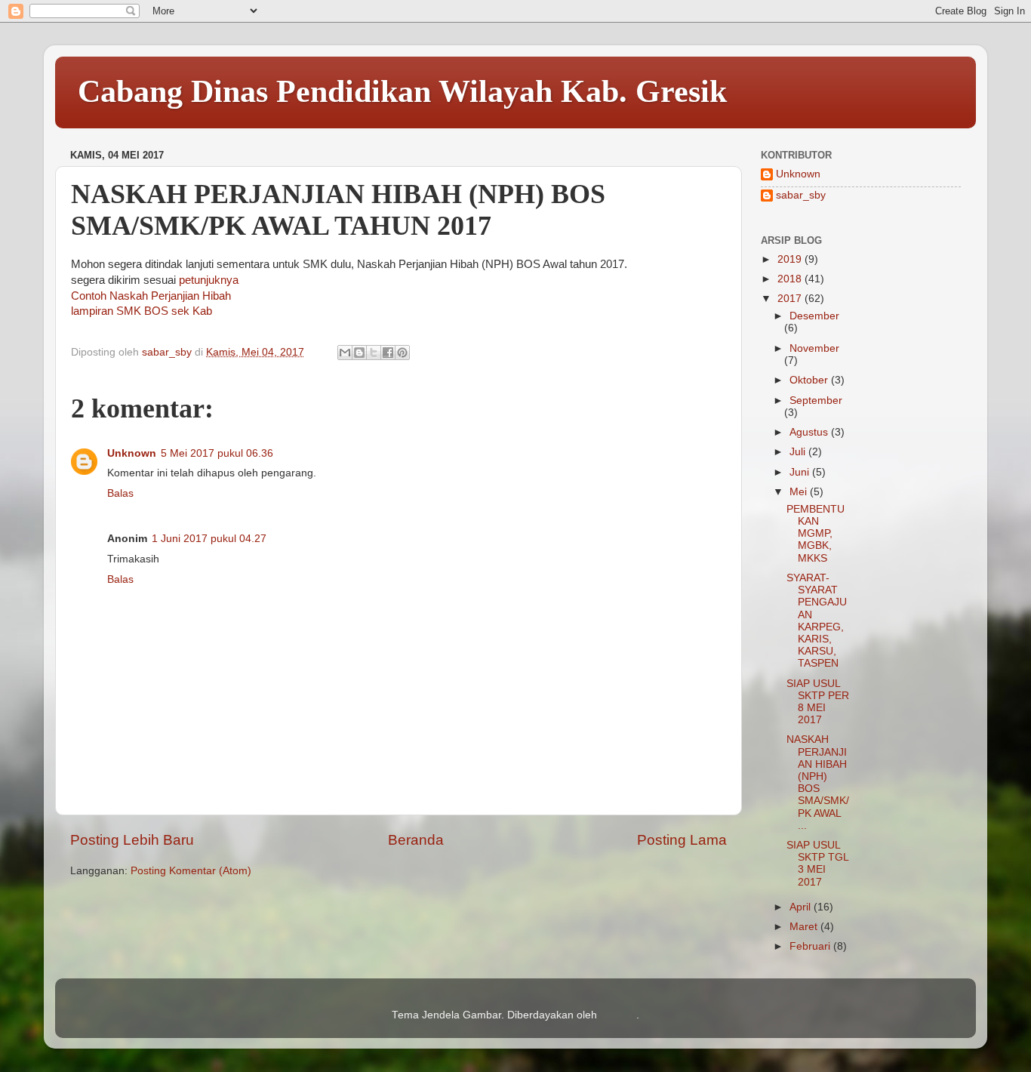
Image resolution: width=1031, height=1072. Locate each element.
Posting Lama (682, 840)
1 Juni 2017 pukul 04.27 (209, 538)
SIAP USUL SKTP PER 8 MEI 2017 (817, 702)
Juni (800, 472)
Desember (814, 316)
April (801, 907)
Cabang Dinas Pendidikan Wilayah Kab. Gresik (402, 91)
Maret (804, 926)
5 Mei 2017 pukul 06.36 (217, 453)
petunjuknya (209, 280)
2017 (791, 298)
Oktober (810, 380)
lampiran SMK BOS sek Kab (141, 311)
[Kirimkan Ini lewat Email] (344, 352)
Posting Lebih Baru (132, 840)
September (815, 400)
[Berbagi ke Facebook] (387, 352)
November (814, 348)
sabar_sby (801, 195)
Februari (811, 946)
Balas (120, 493)
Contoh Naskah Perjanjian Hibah (151, 296)
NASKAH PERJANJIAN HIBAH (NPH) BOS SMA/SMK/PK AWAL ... (817, 782)
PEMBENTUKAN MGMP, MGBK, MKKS (815, 534)
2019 (791, 259)
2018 (791, 279)
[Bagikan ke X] (373, 352)
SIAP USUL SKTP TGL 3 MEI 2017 (817, 863)
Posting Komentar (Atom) (191, 870)
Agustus (810, 432)
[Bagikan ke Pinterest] (402, 352)
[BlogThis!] (359, 352)
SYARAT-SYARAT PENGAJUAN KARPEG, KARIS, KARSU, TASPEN (816, 620)
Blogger (618, 1015)
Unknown (131, 453)
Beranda (416, 840)
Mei (799, 491)
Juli (798, 451)
